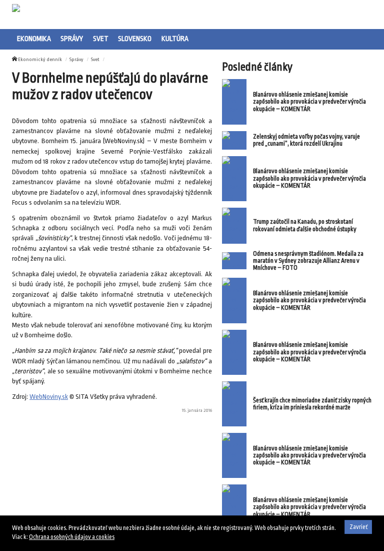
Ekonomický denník (40, 59)
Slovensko (135, 39)
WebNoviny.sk (49, 396)
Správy (71, 39)
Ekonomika (34, 39)
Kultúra (175, 39)
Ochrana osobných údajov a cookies (71, 536)
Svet (100, 39)
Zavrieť (359, 526)
